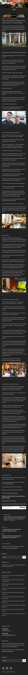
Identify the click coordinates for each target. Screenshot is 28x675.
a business (12, 107)
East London (18, 517)
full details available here (15, 360)
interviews (7, 514)
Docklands (11, 517)
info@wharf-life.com (6, 630)
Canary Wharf (8, 516)
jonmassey (14, 18)
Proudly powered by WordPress (9, 671)
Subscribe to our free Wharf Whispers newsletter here (14, 52)
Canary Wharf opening (10, 55)
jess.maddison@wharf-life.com (8, 635)
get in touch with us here (12, 548)
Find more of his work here (8, 651)
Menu (14, 9)
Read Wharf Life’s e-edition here (9, 500)
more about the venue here (12, 493)
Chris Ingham (16, 516)
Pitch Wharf (11, 520)
